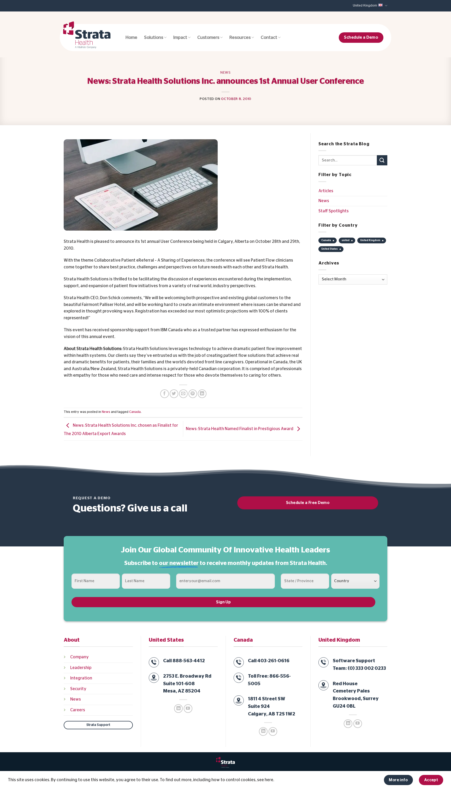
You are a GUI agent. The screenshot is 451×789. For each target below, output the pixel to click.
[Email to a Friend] (183, 393)
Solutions (153, 37)
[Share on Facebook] (164, 393)
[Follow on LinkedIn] (178, 708)
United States (329, 249)
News (225, 72)
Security (78, 689)
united (345, 240)
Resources (240, 37)
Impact (180, 37)
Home (131, 37)
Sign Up (223, 602)
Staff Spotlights (333, 211)
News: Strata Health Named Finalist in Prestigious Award (240, 429)
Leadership (80, 668)
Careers (77, 710)
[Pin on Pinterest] (192, 393)
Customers (208, 37)
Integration (81, 678)
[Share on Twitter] (174, 393)
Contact (269, 37)
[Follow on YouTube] (188, 708)
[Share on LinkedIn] (202, 393)
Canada (135, 412)
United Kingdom (365, 5)
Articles (325, 191)
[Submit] (382, 160)
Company (79, 657)
